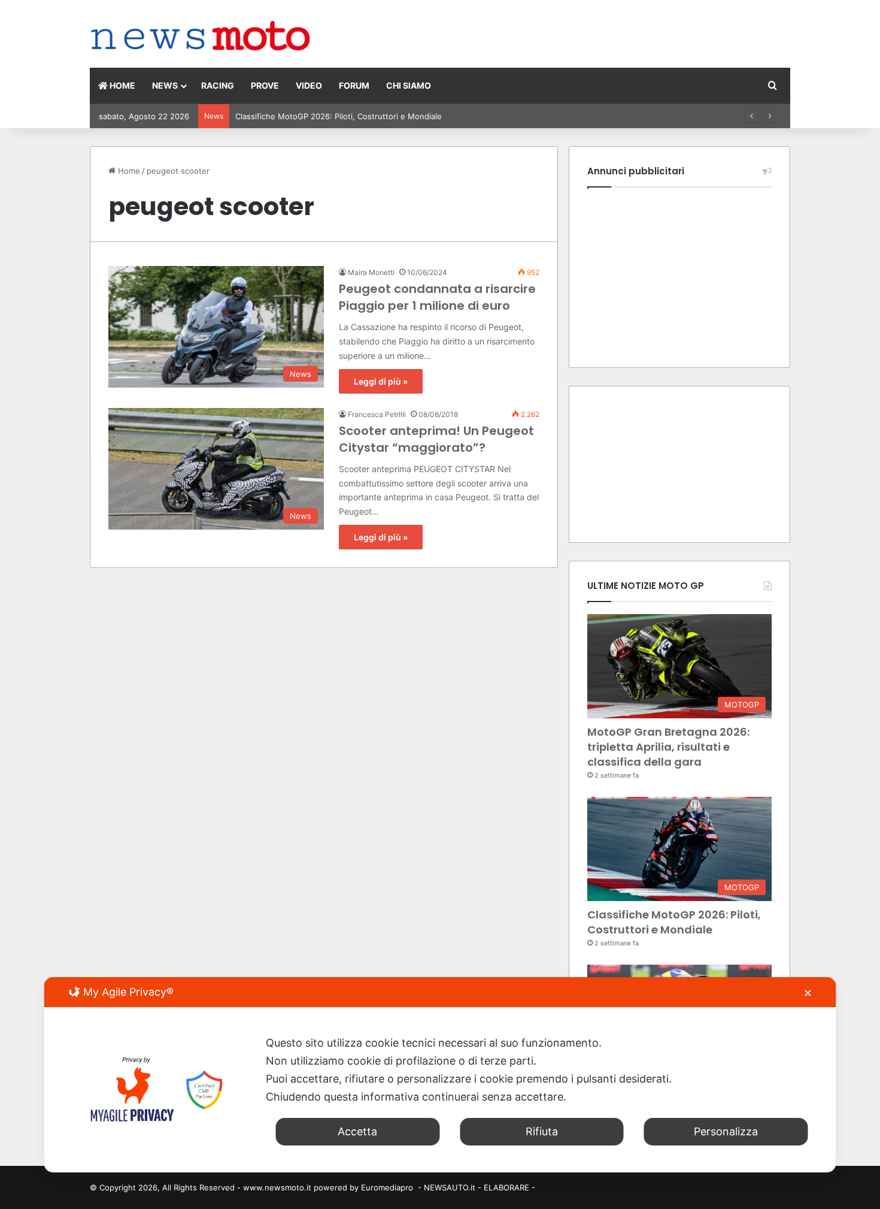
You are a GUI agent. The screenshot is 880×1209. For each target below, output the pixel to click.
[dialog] (440, 1074)
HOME (121, 85)
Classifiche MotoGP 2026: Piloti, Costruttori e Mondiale (674, 922)
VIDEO (309, 85)
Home (128, 171)
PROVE (265, 85)
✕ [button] (807, 993)
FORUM (354, 85)
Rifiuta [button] (542, 1131)
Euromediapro (387, 1187)
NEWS (165, 85)
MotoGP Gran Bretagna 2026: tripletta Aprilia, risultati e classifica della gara (668, 746)
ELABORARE (506, 1187)
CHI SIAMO (408, 85)
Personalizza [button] (726, 1131)
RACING (217, 85)
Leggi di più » (381, 381)
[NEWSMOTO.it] (201, 37)
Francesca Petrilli (377, 414)
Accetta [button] (357, 1131)
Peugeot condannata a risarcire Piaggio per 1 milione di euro (437, 297)
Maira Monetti (371, 272)
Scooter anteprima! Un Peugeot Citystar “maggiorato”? (436, 439)
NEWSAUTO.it (449, 1187)
